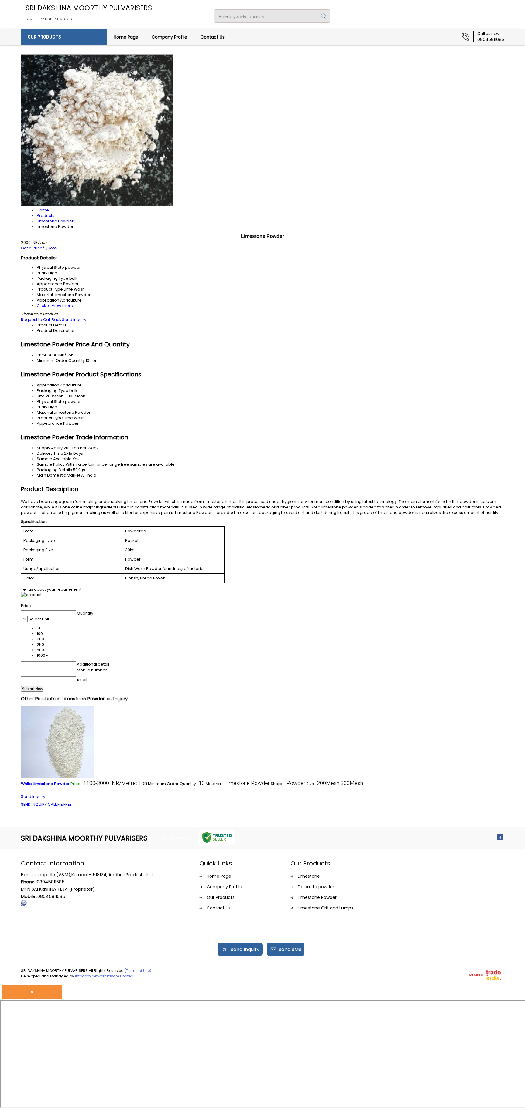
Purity (42, 407)
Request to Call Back (41, 319)
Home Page (126, 37)
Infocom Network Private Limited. (104, 976)
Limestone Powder (317, 897)
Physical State (50, 401)
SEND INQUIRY (34, 804)
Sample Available (54, 458)
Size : (334, 783)
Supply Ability (50, 447)
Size (41, 396)
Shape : (288, 783)
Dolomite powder (316, 887)
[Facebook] (500, 838)
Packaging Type (52, 390)
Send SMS (290, 949)
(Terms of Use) (138, 970)
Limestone (309, 876)
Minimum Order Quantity (61, 360)
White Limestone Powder (45, 783)
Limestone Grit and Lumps (325, 908)
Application (48, 385)
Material (45, 412)
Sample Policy (51, 464)
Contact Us (213, 37)
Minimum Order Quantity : (176, 783)
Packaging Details (54, 469)
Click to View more (55, 305)
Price (42, 355)
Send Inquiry (74, 319)
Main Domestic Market (58, 475)
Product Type (50, 417)
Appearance (49, 423)
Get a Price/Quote (39, 248)
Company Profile (169, 37)
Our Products (44, 37)
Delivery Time (50, 453)
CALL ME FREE (59, 804)
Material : (238, 783)
